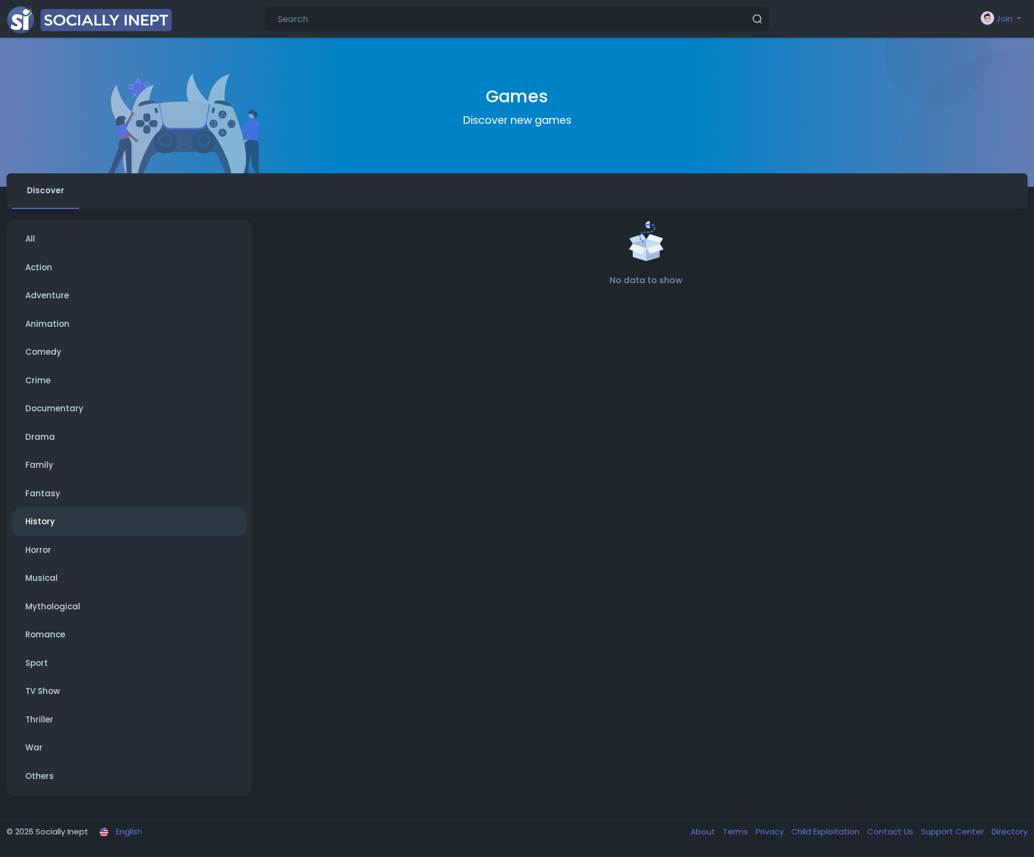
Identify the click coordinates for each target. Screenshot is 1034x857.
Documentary (54, 408)
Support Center (953, 831)
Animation (47, 323)
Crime (38, 380)
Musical (41, 578)
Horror (38, 550)
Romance (45, 634)
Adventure (47, 295)
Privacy (771, 831)
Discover (45, 190)
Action (38, 267)
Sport (36, 663)
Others (39, 776)
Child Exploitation (826, 831)
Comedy (43, 351)
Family (39, 464)
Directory (1009, 831)
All (30, 238)
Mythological (52, 606)
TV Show (42, 691)
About (703, 831)
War (34, 747)
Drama (40, 436)
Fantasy (42, 493)
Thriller (39, 719)
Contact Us (891, 831)
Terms (736, 831)
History (40, 521)
